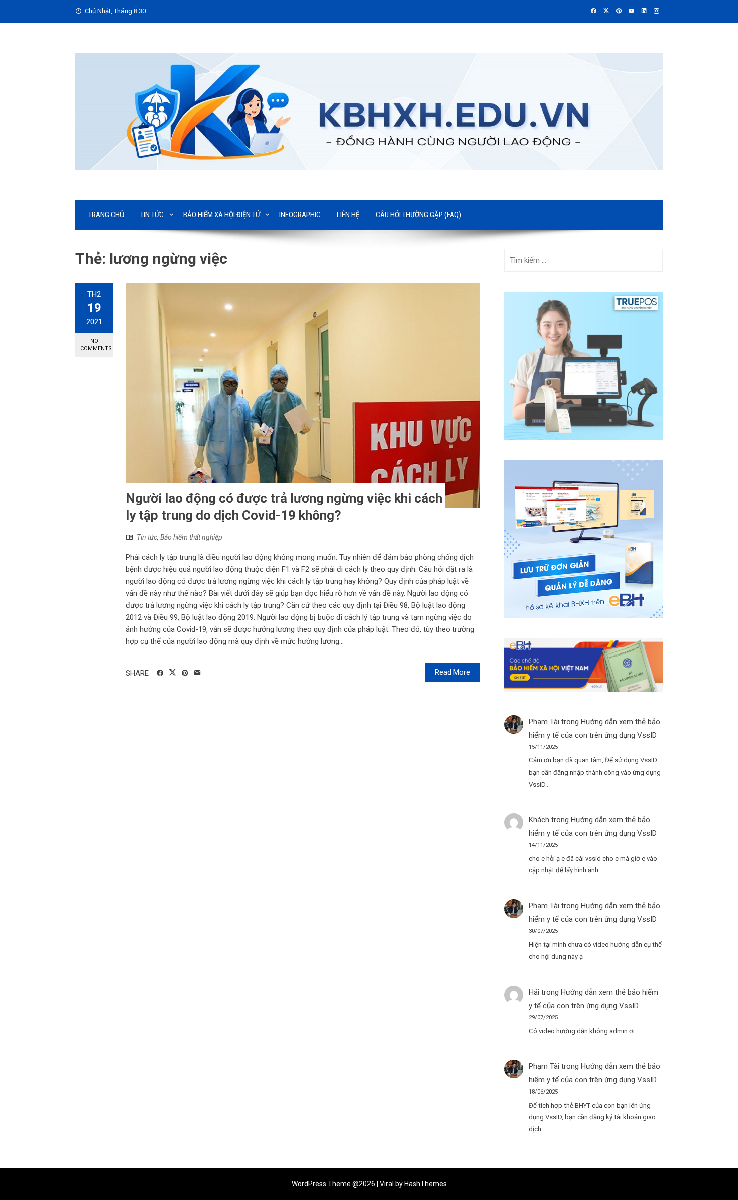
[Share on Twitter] (172, 673)
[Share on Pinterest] (185, 673)
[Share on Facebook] (160, 673)
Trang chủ (106, 215)
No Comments (96, 345)
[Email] (197, 673)
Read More (452, 672)
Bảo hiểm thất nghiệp (191, 537)
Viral (387, 1184)
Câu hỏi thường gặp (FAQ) (418, 215)
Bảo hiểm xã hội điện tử (221, 215)
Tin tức (152, 215)
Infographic (300, 215)
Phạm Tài (544, 721)
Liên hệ (348, 215)
